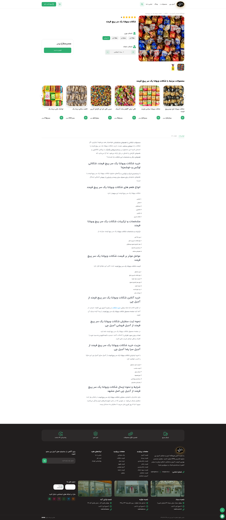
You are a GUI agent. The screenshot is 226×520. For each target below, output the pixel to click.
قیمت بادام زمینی (143, 467)
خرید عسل (122, 461)
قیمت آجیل (144, 455)
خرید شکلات (116, 308)
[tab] (181, 136)
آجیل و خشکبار (143, 476)
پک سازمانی (121, 455)
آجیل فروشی (121, 467)
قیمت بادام (145, 464)
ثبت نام (99, 458)
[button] (184, 95)
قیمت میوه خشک (143, 470)
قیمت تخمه (121, 470)
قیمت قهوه (121, 464)
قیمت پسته (144, 458)
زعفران (123, 473)
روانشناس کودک (96, 461)
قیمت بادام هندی (143, 461)
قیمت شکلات (121, 458)
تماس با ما (98, 455)
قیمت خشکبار (144, 473)
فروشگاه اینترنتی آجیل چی (177, 13)
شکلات (166, 13)
